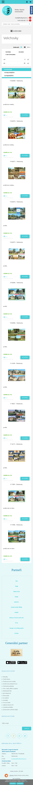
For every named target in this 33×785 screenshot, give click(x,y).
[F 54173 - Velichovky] (16, 456)
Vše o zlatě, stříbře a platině (10, 688)
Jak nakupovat (7, 693)
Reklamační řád (7, 691)
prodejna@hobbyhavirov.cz (18, 758)
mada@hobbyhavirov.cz (22, 18)
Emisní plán (6, 695)
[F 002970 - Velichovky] (16, 133)
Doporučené (8, 69)
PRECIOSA (16, 591)
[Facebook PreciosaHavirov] (8, 736)
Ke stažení (6, 698)
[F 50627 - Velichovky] (16, 415)
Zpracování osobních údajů (10, 709)
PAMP (16, 612)
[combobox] (29, 47)
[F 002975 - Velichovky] (16, 254)
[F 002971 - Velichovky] (16, 173)
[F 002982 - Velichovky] (16, 335)
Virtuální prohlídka (8, 707)
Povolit (12, 783)
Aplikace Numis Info (8, 705)
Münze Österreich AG (16, 617)
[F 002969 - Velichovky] (16, 92)
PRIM (16, 597)
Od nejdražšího (9, 75)
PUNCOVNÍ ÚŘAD (16, 607)
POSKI (16, 633)
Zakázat (20, 783)
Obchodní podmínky (8, 686)
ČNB (16, 586)
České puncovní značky (9, 681)
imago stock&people (16, 628)
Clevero (11, 775)
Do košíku (25, 115)
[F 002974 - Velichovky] (16, 213)
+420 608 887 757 (23, 20)
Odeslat (26, 728)
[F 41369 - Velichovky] (16, 375)
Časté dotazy (6, 679)
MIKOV (16, 602)
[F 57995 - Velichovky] (16, 496)
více (26, 781)
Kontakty (5, 700)
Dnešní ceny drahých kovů (10, 684)
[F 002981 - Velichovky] (16, 294)
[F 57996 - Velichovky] (16, 536)
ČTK (16, 623)
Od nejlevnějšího (9, 72)
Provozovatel (6, 702)
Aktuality (5, 676)
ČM (16, 581)
